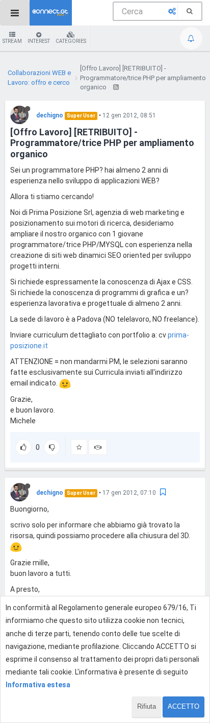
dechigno (49, 115)
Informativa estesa (38, 685)
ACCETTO (183, 706)
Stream (12, 41)
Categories (71, 41)
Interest (39, 41)
